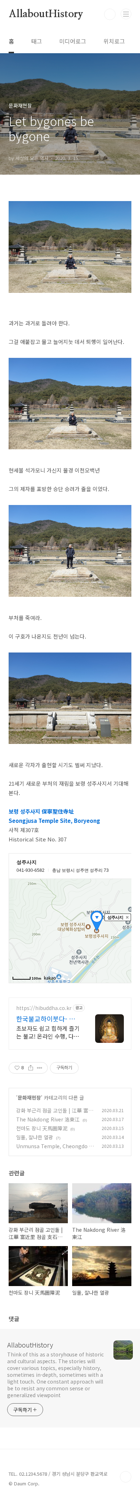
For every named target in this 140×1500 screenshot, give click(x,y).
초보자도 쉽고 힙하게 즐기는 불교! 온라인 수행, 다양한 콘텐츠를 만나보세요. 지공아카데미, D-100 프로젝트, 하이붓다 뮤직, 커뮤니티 (48, 1032)
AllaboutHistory (46, 14)
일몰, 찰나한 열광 (34, 1137)
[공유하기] (30, 1067)
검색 (109, 14)
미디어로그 (72, 41)
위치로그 (114, 41)
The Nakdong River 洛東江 (48, 1119)
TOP (125, 1476)
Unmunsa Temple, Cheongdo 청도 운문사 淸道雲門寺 (55, 1149)
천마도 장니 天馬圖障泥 (41, 1128)
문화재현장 (29, 1097)
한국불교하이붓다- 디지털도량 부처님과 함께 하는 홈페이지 (48, 1018)
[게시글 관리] (39, 1067)
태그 (36, 41)
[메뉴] (126, 14)
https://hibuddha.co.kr (43, 1008)
